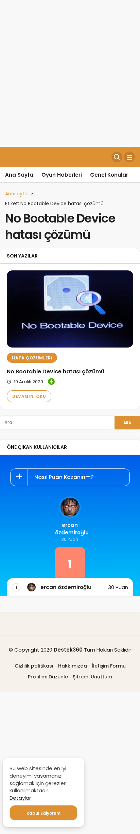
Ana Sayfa (19, 174)
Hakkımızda (72, 665)
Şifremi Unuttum (92, 676)
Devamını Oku (29, 396)
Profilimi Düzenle (48, 676)
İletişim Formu (109, 665)
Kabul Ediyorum (43, 813)
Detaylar (20, 797)
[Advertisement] (70, 73)
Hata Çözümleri (32, 358)
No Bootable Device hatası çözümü (55, 371)
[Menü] (129, 157)
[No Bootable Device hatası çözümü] (70, 309)
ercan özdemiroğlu (70, 528)
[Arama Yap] (116, 157)
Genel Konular (109, 174)
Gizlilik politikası (34, 665)
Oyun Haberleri (61, 174)
